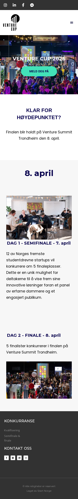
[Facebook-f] (6, 458)
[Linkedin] (19, 458)
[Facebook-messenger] (13, 458)
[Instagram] (26, 458)
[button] (71, 22)
